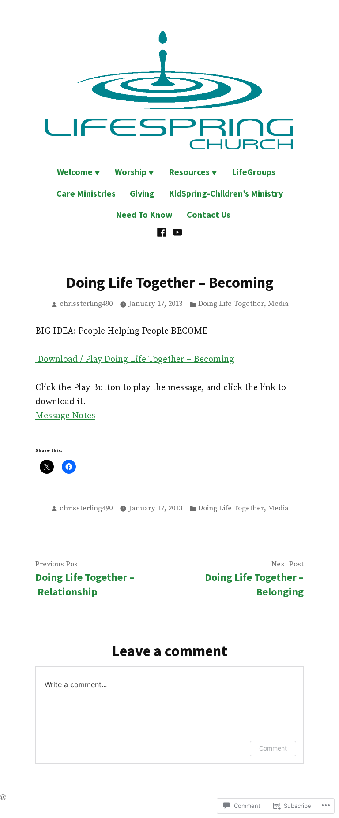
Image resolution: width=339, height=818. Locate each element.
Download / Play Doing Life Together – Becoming (136, 359)
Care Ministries (86, 193)
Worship (131, 171)
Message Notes (65, 415)
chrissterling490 (86, 304)
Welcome (75, 171)
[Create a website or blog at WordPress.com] (3, 797)
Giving (142, 193)
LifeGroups (253, 171)
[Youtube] (176, 232)
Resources (189, 171)
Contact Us (208, 214)
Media (278, 304)
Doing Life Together (231, 304)
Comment (273, 748)
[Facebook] (163, 232)
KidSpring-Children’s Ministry (226, 193)
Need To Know (144, 214)
